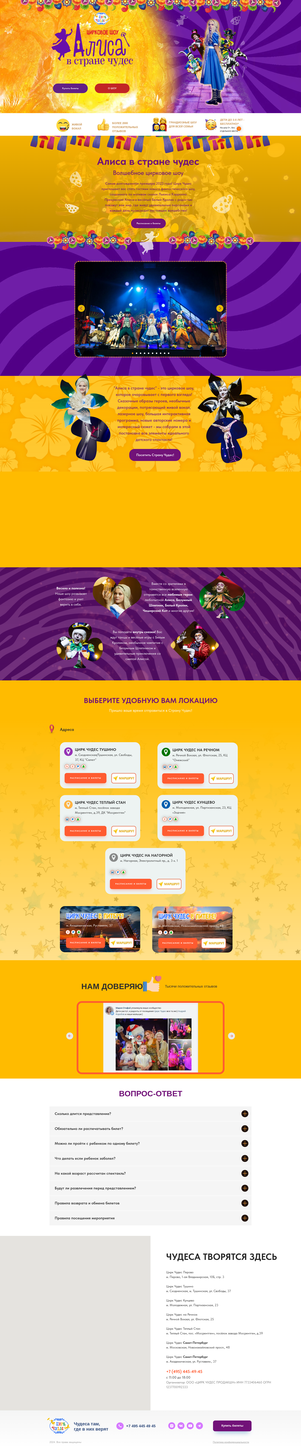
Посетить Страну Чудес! (155, 455)
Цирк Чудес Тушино (95, 749)
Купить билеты (70, 88)
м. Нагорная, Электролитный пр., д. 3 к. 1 (149, 860)
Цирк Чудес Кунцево (193, 802)
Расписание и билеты (148, 223)
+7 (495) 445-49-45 (184, 1371)
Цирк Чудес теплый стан (100, 802)
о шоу (112, 88)
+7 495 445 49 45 (141, 1426)
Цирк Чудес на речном (195, 750)
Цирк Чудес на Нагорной (146, 855)
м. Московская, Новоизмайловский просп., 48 (191, 926)
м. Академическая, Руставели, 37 (89, 925)
